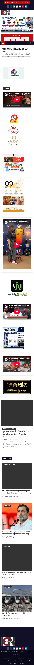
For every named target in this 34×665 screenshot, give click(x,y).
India (27, 40)
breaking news (16, 38)
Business (10, 661)
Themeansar (17, 654)
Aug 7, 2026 (8, 537)
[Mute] (26, 106)
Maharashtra (6, 428)
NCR (13, 658)
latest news (7, 38)
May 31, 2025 (8, 439)
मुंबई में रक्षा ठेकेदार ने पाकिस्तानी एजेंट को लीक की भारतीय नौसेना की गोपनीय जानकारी (16, 434)
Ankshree (17, 537)
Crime (17, 661)
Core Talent (21, 663)
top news (7, 40)
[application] (17, 99)
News (13, 428)
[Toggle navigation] (27, 43)
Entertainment (21, 658)
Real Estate (13, 663)
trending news (20, 40)
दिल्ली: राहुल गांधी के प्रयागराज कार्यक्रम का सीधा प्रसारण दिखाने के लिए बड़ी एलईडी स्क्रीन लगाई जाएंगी (16, 534)
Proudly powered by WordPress (10, 651)
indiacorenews (25, 38)
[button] (31, 43)
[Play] (5, 106)
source (13, 40)
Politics (29, 658)
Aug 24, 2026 (8, 496)
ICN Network (7, 464)
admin (16, 439)
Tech (22, 661)
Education (28, 661)
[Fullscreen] (28, 106)
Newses (28, 651)
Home (4, 52)
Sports (4, 661)
